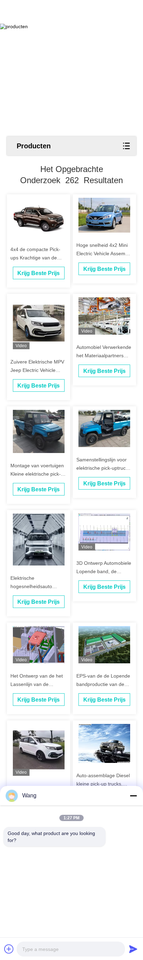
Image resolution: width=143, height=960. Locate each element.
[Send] (133, 949)
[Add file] (9, 949)
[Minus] (133, 795)
